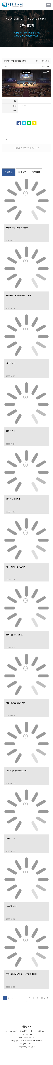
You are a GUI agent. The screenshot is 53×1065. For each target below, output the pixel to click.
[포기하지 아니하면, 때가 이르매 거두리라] (26, 947)
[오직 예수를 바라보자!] (26, 608)
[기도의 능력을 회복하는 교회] (26, 744)
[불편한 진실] (26, 404)
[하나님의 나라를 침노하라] (26, 540)
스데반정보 (31, 1047)
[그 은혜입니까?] (26, 879)
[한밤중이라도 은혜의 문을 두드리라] (26, 268)
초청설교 (36, 172)
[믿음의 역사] (26, 811)
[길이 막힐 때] (26, 336)
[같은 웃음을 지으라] (26, 472)
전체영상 (8, 172)
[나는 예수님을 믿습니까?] (26, 676)
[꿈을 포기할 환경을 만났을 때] (26, 201)
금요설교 (22, 172)
